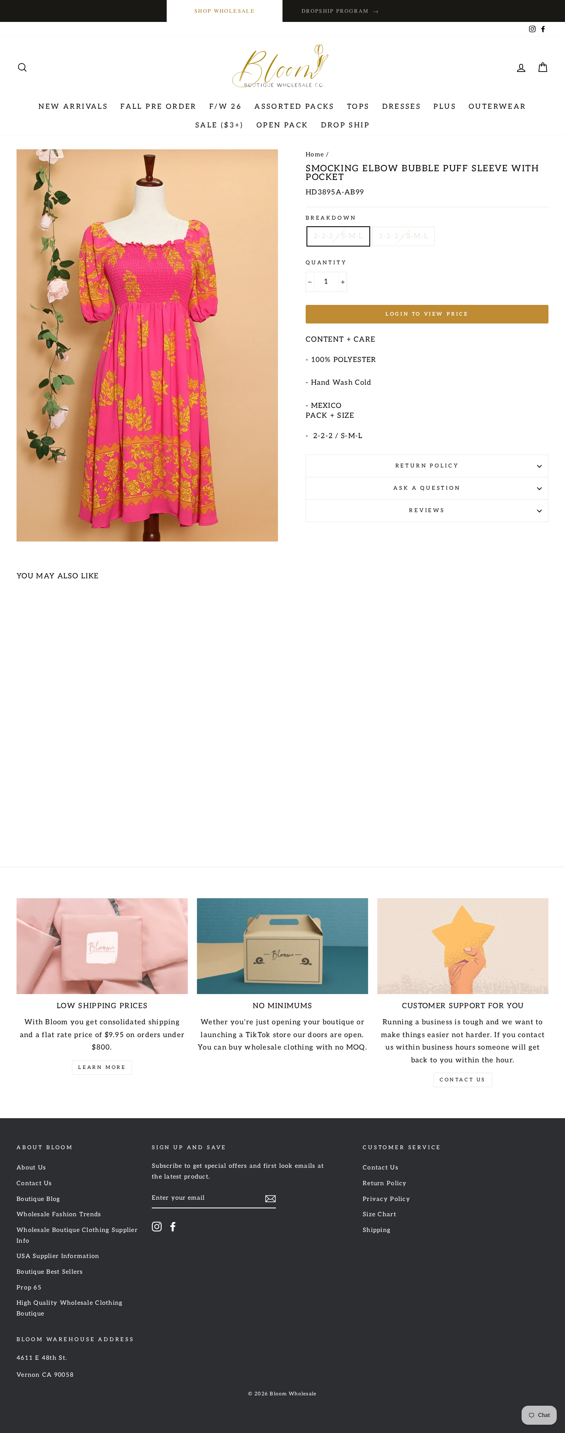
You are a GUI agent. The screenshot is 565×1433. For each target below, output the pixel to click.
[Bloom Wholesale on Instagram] (157, 1226)
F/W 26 (225, 107)
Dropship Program (340, 11)
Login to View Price (426, 314)
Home (315, 154)
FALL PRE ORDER (158, 107)
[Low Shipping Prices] (102, 946)
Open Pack (282, 125)
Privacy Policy (386, 1199)
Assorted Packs (294, 107)
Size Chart (379, 1214)
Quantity (326, 262)
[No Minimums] (282, 946)
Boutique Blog (38, 1199)
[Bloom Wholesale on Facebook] (173, 1226)
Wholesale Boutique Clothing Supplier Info (77, 1235)
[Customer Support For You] (462, 946)
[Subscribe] (270, 1198)
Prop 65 (29, 1287)
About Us (31, 1167)
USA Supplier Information (58, 1256)
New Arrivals (73, 107)
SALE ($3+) (219, 125)
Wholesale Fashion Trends (59, 1214)
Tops (358, 107)
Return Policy (427, 465)
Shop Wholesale (224, 10)
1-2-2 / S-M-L (404, 236)
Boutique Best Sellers (50, 1271)
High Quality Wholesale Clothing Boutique (70, 1308)
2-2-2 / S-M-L (338, 236)
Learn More (102, 1067)
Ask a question (427, 488)
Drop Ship (345, 125)
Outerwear (498, 107)
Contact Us (463, 1080)
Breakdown (331, 218)
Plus (444, 107)
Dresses (401, 107)
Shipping (376, 1230)
